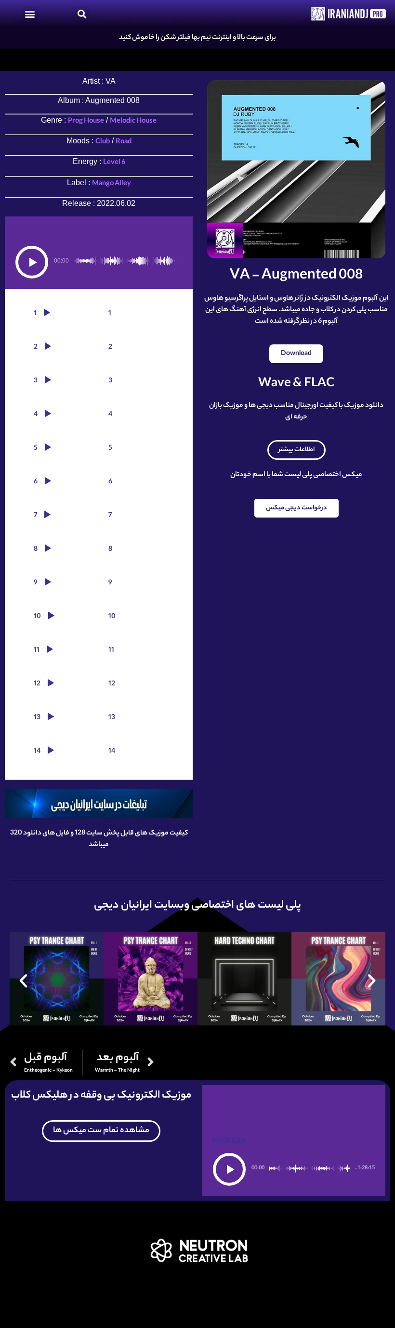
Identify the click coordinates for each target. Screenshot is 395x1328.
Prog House (86, 121)
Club (102, 142)
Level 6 (114, 163)
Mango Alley (111, 184)
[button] (30, 14)
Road (124, 142)
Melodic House (133, 121)
